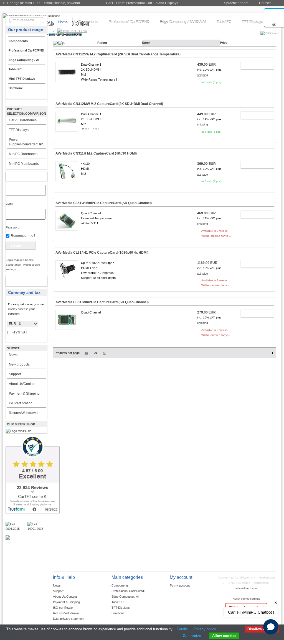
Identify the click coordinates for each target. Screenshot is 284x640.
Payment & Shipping (24, 393)
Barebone (118, 613)
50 (104, 352)
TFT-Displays (252, 22)
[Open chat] (270, 626)
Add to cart (254, 66)
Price (223, 42)
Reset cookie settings (246, 598)
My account (20, 177)
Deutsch (265, 3)
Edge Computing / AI (125, 596)
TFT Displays (19, 130)
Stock (146, 42)
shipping (202, 74)
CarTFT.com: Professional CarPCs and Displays (142, 3)
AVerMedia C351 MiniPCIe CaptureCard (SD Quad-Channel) (102, 302)
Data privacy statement (68, 618)
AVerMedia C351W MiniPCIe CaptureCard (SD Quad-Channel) (103, 203)
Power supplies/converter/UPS (26, 142)
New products (19, 364)
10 (86, 352)
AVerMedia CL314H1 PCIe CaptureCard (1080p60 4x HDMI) (101, 253)
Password (12, 227)
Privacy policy (204, 629)
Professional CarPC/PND (129, 22)
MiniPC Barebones (23, 154)
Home (63, 22)
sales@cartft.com (246, 588)
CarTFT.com (78, 31)
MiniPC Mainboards (24, 164)
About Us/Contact (22, 384)
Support (15, 374)
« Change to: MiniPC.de (41, 3)
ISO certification (20, 403)
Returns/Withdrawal (24, 413)
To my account (180, 585)
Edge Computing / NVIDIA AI (183, 22)
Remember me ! (23, 236)
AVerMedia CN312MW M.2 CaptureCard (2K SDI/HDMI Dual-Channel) (109, 104)
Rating (102, 42)
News (13, 355)
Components (88, 22)
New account (20, 282)
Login (9, 203)
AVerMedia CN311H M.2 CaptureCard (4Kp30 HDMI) (96, 153)
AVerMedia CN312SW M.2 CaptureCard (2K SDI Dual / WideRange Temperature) (118, 54)
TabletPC (224, 22)
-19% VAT (19, 332)
